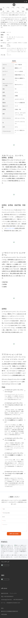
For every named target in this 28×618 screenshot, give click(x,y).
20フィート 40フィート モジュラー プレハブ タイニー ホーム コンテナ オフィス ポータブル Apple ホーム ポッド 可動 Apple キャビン (20, 556)
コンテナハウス (10, 228)
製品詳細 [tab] (14, 60)
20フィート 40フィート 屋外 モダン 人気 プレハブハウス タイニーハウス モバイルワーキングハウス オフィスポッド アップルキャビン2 (7, 556)
